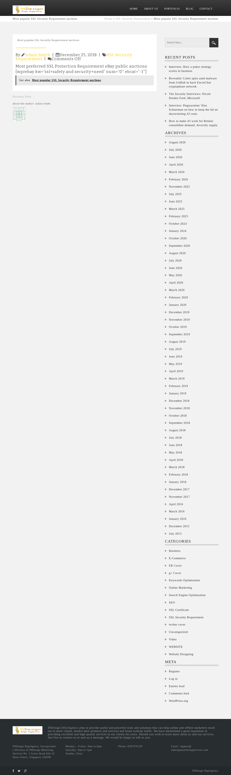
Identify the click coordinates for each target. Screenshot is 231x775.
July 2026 (175, 149)
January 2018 (177, 481)
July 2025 (175, 194)
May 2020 (175, 275)
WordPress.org (178, 700)
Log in (173, 678)
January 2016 (177, 518)
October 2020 (178, 238)
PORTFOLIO (172, 8)
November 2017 (179, 496)
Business (174, 550)
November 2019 (179, 319)
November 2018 (179, 408)
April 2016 (176, 504)
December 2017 (179, 489)
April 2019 (176, 371)
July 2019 (175, 349)
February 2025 (178, 216)
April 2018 (176, 459)
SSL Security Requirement (133, 18)
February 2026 (178, 179)
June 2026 (175, 157)
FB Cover (175, 565)
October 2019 (178, 326)
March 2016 (177, 511)
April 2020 (176, 282)
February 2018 (178, 474)
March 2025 (177, 208)
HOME (134, 8)
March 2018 (177, 467)
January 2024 (177, 230)
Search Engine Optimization (187, 595)
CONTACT (206, 8)
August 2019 (177, 341)
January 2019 (177, 393)
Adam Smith (37, 54)
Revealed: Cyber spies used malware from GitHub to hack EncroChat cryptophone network (193, 82)
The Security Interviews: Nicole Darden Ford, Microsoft (190, 96)
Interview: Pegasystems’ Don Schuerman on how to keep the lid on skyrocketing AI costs (193, 109)
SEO (172, 602)
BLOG (189, 8)
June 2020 (175, 267)
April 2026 (176, 164)
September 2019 (179, 334)
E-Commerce (177, 558)
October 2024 (178, 223)
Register (174, 671)
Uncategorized (178, 631)
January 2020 (177, 304)
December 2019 (179, 312)
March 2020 (177, 290)
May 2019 (175, 363)
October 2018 (178, 415)
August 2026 (177, 142)
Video (173, 639)
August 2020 (177, 253)
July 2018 (175, 437)
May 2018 (175, 452)
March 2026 (177, 172)
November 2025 (179, 186)
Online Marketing (180, 587)
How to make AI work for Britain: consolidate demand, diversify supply (193, 123)
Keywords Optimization (184, 580)
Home (108, 18)
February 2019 (178, 386)
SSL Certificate (179, 609)
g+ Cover (175, 573)
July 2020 (175, 260)
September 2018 (179, 422)
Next (28, 96)
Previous (18, 96)
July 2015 (175, 533)
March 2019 (177, 378)
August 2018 (177, 430)
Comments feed (179, 693)
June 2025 (175, 201)
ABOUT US (151, 8)
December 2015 (179, 526)
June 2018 (175, 445)
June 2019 (175, 356)
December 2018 (179, 400)
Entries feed (177, 686)
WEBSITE (176, 646)
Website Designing (181, 654)
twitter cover (177, 624)
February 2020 (178, 297)
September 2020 (179, 245)
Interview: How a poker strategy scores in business (190, 68)
